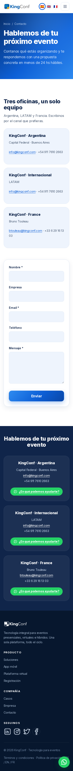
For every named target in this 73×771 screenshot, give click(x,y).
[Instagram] (17, 731)
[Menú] (65, 6)
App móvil (10, 666)
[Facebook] (36, 731)
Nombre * (16, 267)
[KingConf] (18, 6)
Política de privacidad (49, 757)
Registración (12, 681)
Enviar (36, 396)
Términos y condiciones (19, 757)
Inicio (7, 23)
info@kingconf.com (22, 152)
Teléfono (15, 327)
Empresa (15, 287)
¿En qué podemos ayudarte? (39, 491)
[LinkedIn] (7, 731)
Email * (14, 307)
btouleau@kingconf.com (25, 231)
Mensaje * (16, 348)
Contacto (10, 712)
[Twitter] (27, 731)
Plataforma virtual (15, 674)
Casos (8, 698)
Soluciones (11, 660)
